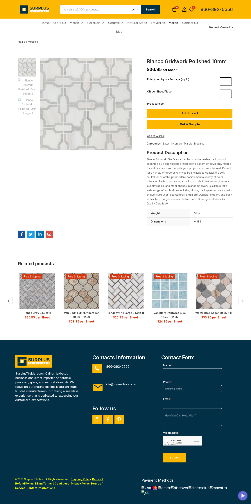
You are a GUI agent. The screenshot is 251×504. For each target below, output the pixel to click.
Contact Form (178, 357)
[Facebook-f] (108, 419)
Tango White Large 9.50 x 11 (125, 312)
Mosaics (33, 41)
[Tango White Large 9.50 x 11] (126, 291)
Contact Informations (41, 487)
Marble (174, 23)
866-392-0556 (217, 9)
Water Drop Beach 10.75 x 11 (213, 312)
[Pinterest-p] (119, 419)
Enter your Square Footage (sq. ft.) (168, 79)
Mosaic (75, 23)
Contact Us (190, 23)
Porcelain (94, 23)
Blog (119, 31)
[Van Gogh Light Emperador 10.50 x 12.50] (81, 291)
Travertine (158, 23)
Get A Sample (190, 124)
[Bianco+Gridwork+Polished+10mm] (31, 234)
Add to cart (190, 113)
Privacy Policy (80, 483)
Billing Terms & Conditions (52, 483)
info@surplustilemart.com (121, 384)
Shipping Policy (81, 479)
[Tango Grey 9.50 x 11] (37, 291)
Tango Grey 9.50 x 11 (37, 312)
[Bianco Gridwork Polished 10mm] (21, 234)
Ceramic (114, 23)
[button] (135, 9)
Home (44, 23)
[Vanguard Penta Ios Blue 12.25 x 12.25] (170, 291)
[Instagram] (97, 419)
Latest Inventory (172, 143)
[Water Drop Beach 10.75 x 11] (214, 291)
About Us (59, 23)
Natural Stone (137, 23)
